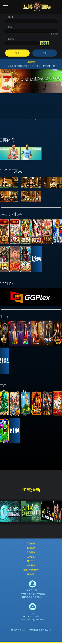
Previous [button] (29, 119)
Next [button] (35, 119)
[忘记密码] (31, 29)
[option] (31, 94)
